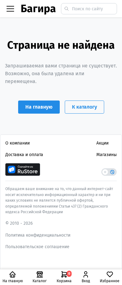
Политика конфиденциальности (37, 235)
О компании (17, 143)
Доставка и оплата (24, 154)
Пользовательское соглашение (37, 246)
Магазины (106, 154)
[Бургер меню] (10, 8)
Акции (102, 143)
